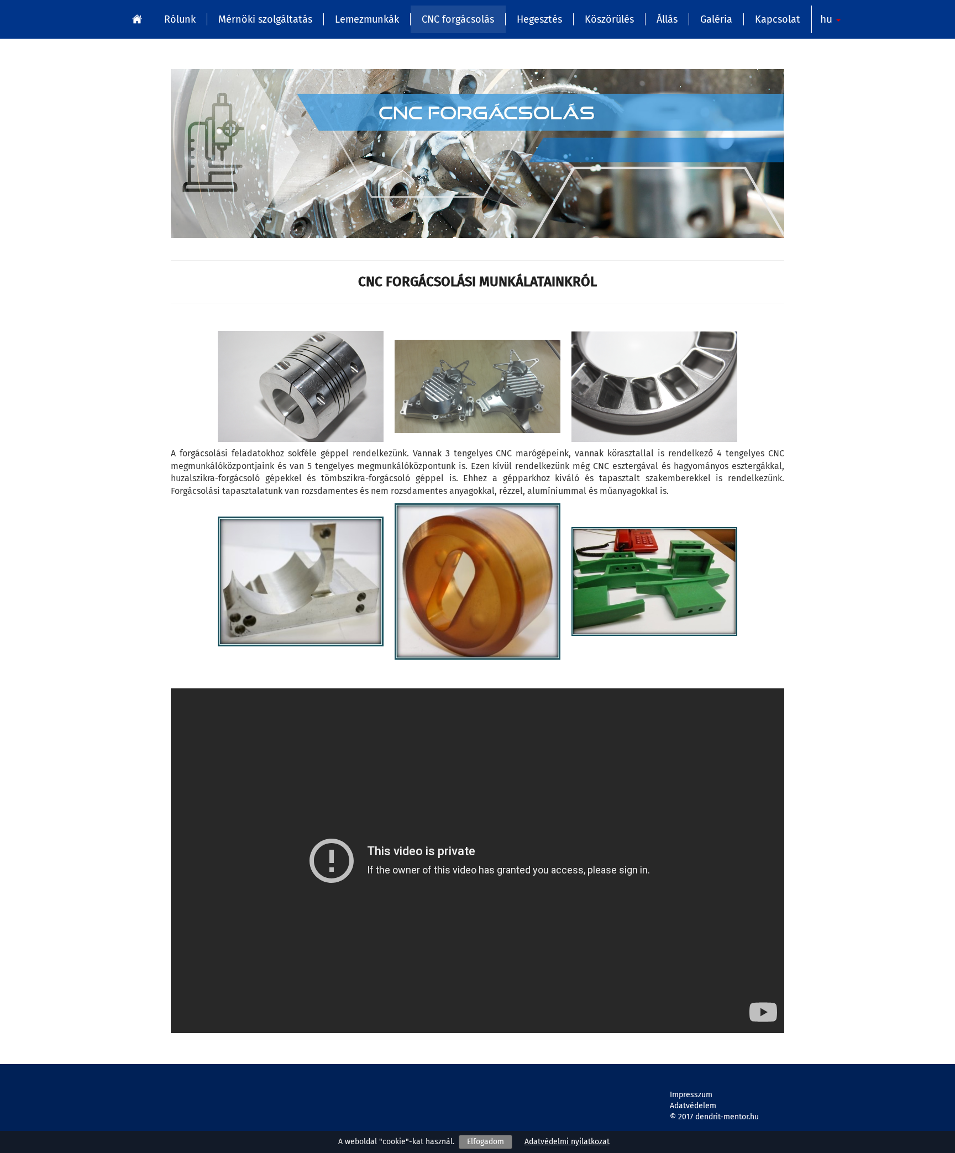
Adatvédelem (693, 1105)
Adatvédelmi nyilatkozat (567, 1141)
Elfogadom (485, 1141)
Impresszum (691, 1094)
